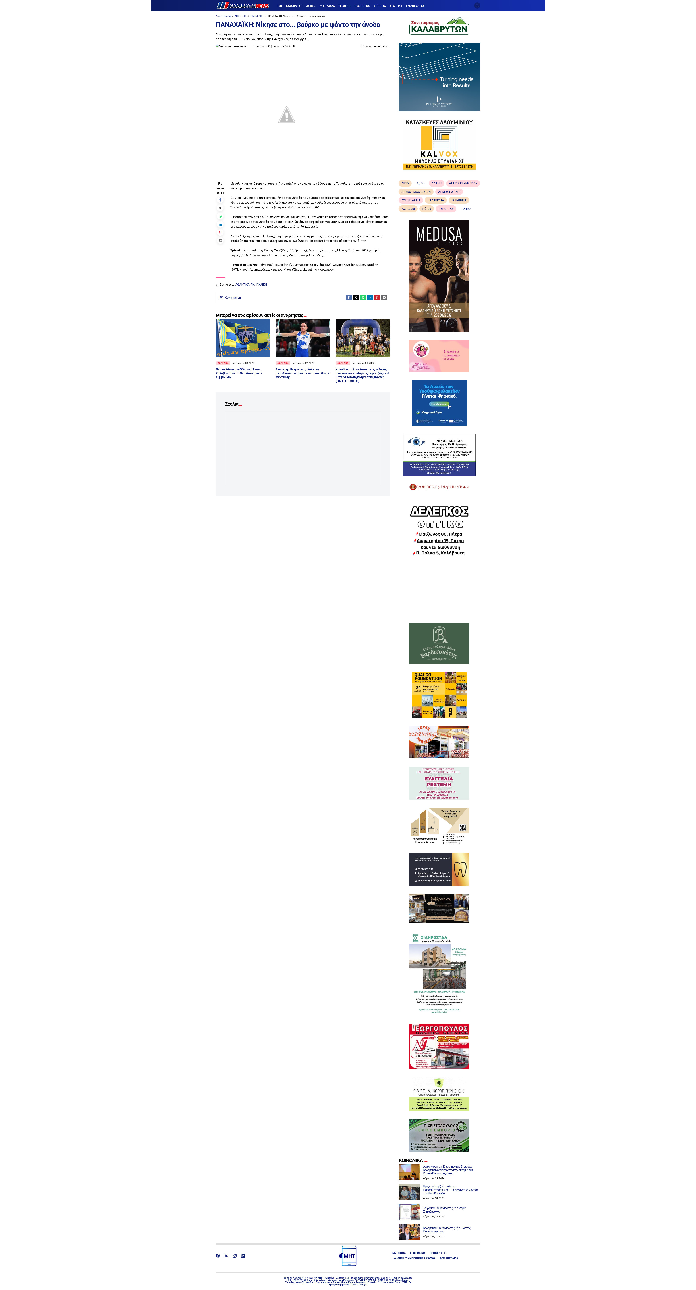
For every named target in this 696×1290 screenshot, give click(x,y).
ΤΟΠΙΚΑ (466, 208)
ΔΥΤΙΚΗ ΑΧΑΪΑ (410, 200)
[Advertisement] (439, 589)
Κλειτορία (408, 208)
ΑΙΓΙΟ (405, 183)
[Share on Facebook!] (220, 199)
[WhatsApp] (220, 216)
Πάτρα (426, 208)
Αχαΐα (420, 183)
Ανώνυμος (240, 46)
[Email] (220, 240)
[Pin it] (220, 232)
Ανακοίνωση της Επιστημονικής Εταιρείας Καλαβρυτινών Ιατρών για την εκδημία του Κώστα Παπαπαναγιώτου (448, 1170)
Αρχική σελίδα (223, 16)
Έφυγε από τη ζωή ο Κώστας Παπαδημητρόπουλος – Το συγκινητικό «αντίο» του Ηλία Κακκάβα (450, 1190)
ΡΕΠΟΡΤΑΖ (446, 208)
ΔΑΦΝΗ (437, 183)
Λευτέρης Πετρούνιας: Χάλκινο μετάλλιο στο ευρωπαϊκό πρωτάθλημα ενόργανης (303, 373)
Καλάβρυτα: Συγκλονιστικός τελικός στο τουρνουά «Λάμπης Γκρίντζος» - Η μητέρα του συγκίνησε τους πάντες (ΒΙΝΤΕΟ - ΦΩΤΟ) (362, 375)
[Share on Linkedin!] (220, 224)
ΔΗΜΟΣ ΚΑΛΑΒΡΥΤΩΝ (416, 192)
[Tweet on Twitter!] (220, 207)
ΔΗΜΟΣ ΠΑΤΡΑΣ (449, 192)
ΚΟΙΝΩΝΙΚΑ (459, 200)
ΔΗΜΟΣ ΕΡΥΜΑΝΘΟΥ (463, 183)
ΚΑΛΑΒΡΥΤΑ (436, 200)
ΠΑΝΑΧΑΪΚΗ (257, 16)
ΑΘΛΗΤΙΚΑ (241, 16)
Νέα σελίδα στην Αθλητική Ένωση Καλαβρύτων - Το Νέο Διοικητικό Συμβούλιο (239, 373)
